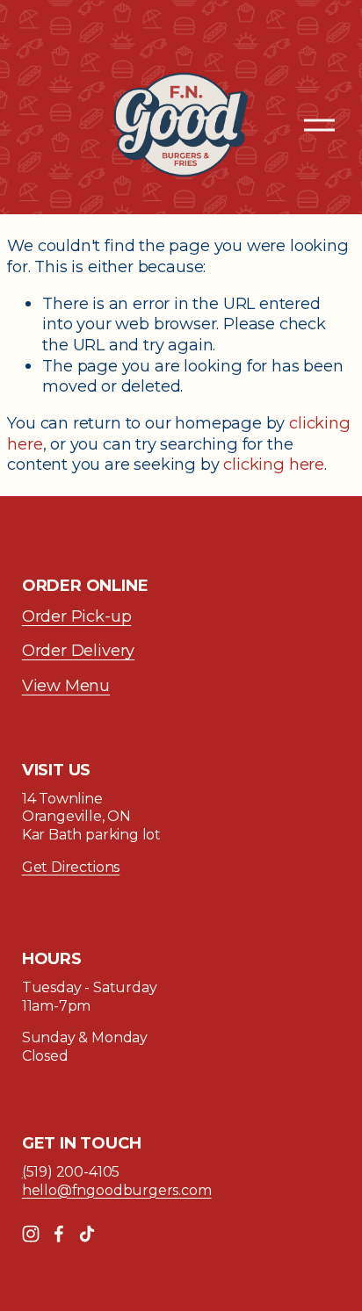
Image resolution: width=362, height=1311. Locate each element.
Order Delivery (78, 650)
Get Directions (70, 867)
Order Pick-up (77, 616)
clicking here (273, 464)
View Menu (66, 685)
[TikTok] (87, 1234)
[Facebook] (59, 1234)
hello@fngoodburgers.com (117, 1190)
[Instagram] (31, 1234)
